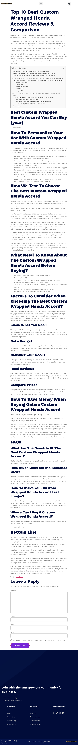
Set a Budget (19, 84)
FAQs (14, 95)
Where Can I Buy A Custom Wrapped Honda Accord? (30, 103)
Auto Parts (19, 577)
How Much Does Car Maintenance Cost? (27, 99)
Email (13, 624)
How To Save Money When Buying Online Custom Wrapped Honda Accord (36, 93)
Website (13, 632)
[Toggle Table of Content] (61, 68)
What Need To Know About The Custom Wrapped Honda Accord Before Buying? (38, 78)
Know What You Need (21, 82)
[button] (41, 3)
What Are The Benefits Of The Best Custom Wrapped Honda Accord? (34, 97)
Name (13, 616)
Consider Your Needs (22, 86)
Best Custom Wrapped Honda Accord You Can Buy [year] (31, 71)
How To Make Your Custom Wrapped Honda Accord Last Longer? (34, 101)
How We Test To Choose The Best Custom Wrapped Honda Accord (34, 76)
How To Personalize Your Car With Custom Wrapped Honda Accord (34, 73)
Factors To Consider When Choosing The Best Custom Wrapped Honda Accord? (38, 80)
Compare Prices (20, 91)
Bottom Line (17, 106)
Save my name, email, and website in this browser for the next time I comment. (39, 640)
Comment (14, 590)
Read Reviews (20, 88)
